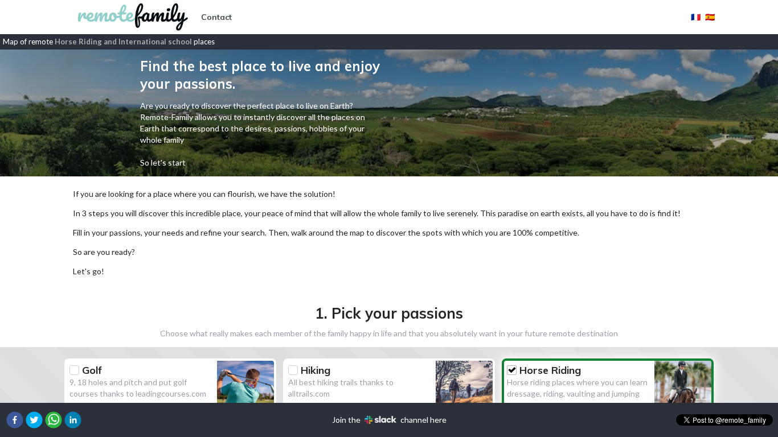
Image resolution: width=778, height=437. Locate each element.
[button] (14, 419)
